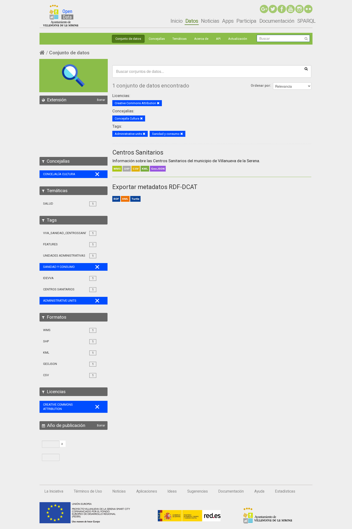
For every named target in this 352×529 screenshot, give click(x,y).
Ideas (172, 491)
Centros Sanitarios (137, 152)
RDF (116, 199)
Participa (246, 21)
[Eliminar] (158, 103)
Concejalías (157, 38)
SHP (127, 168)
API (218, 38)
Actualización (237, 38)
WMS (117, 168)
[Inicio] (60, 15)
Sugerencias (197, 491)
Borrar (101, 100)
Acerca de (201, 38)
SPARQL (306, 21)
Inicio (176, 21)
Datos (191, 21)
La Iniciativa (53, 491)
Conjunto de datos (128, 38)
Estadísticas (285, 491)
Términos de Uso (88, 491)
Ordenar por (260, 85)
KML (145, 168)
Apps (227, 21)
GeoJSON (158, 168)
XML (125, 199)
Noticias (210, 21)
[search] (306, 68)
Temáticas (179, 38)
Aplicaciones (146, 491)
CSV (136, 168)
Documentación (276, 21)
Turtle (135, 199)
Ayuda (259, 491)
